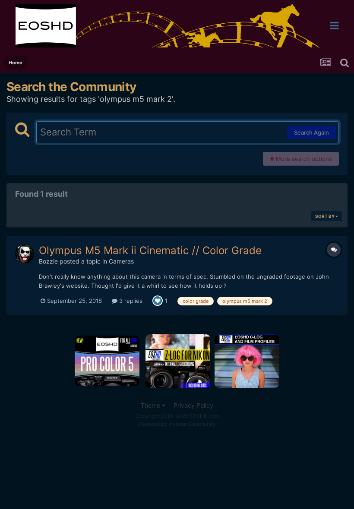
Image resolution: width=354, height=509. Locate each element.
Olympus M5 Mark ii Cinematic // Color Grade (150, 250)
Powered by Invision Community (177, 424)
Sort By (325, 216)
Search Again (311, 132)
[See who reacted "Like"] (157, 300)
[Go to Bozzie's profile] (24, 254)
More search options (303, 158)
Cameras (121, 261)
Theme (151, 405)
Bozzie (48, 261)
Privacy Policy (193, 405)
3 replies (129, 300)
